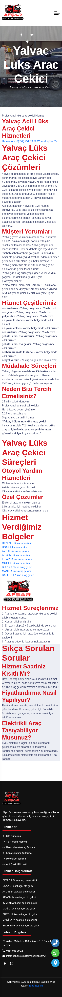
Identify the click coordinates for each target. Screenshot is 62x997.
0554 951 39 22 (14, 950)
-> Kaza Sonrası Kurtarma (17, 853)
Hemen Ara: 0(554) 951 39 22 (19, 141)
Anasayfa (15, 87)
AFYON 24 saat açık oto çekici (19, 897)
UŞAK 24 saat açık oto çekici (18, 885)
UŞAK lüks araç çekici (15, 547)
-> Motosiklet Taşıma (14, 858)
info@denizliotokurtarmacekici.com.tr (25, 955)
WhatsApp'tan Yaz (48, 141)
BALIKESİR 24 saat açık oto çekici (21, 925)
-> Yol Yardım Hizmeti (14, 841)
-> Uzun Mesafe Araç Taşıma (18, 847)
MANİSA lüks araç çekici (16, 571)
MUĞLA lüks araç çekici (16, 563)
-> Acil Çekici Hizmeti (14, 864)
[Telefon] (55, 943)
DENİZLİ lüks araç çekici (16, 543)
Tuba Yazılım (36, 985)
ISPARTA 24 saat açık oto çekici (19, 902)
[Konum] (55, 963)
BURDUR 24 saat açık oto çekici (20, 914)
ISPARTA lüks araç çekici (17, 559)
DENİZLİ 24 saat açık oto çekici (19, 880)
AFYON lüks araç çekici (16, 555)
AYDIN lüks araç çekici (15, 551)
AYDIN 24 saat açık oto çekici (18, 891)
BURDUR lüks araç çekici (17, 567)
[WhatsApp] (55, 953)
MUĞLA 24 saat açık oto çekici (19, 908)
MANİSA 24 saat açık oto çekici (19, 919)
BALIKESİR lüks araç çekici (18, 575)
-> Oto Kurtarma (11, 836)
